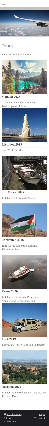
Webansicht (39, 418)
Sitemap (8, 418)
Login (42, 414)
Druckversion (14, 414)
